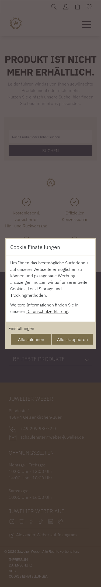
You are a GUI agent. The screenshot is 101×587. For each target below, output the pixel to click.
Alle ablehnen (31, 339)
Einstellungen (21, 328)
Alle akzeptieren (72, 339)
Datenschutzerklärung (47, 311)
